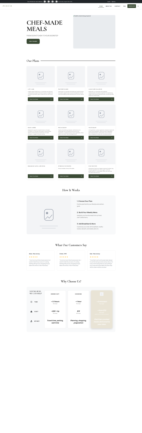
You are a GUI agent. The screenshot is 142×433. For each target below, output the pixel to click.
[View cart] (138, 6)
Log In (108, 1)
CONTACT (117, 6)
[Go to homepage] (7, 6)
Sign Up (113, 1)
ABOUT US (109, 6)
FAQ (124, 6)
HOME (101, 6)
